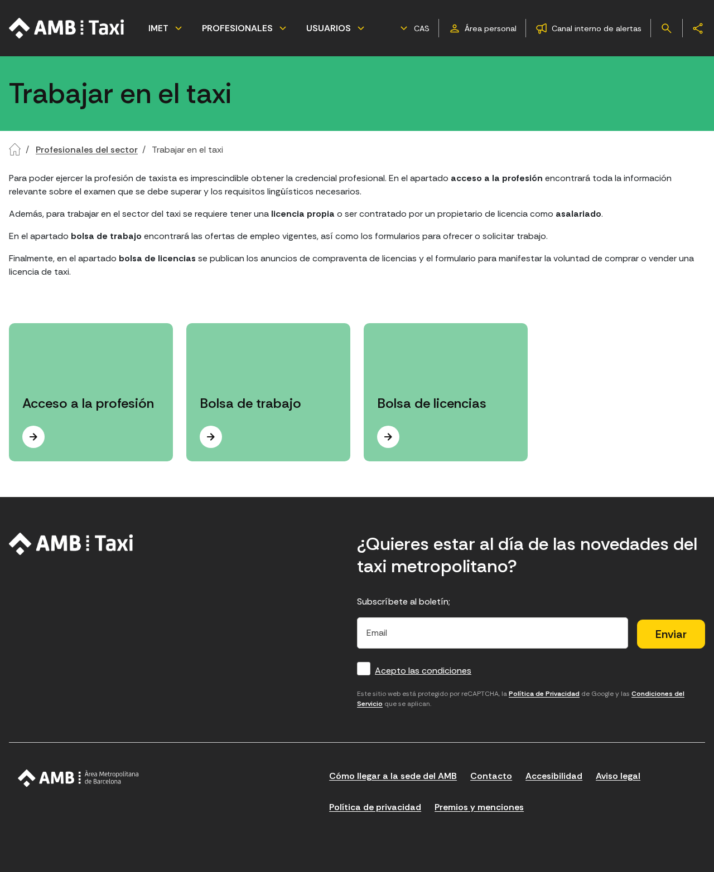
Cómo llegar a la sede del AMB (393, 776)
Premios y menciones (479, 807)
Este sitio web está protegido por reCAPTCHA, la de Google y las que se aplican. (520, 698)
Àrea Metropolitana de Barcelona (78, 778)
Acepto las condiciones (423, 670)
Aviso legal (618, 776)
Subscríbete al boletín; (403, 601)
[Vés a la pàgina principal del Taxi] (71, 544)
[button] (413, 28)
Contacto (491, 776)
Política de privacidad (375, 807)
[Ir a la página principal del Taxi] (67, 28)
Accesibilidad (553, 776)
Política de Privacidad (544, 693)
